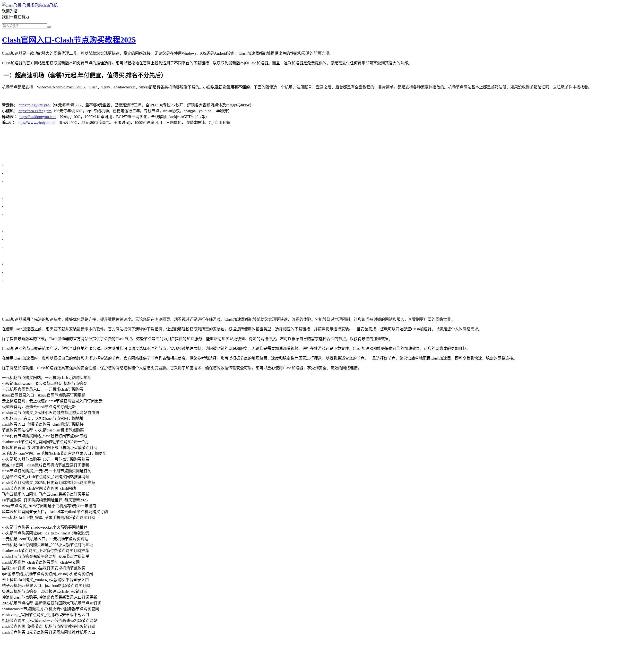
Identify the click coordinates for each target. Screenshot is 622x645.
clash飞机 (50, 5)
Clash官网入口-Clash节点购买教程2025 (69, 39)
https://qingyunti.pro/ (34, 105)
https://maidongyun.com (37, 117)
